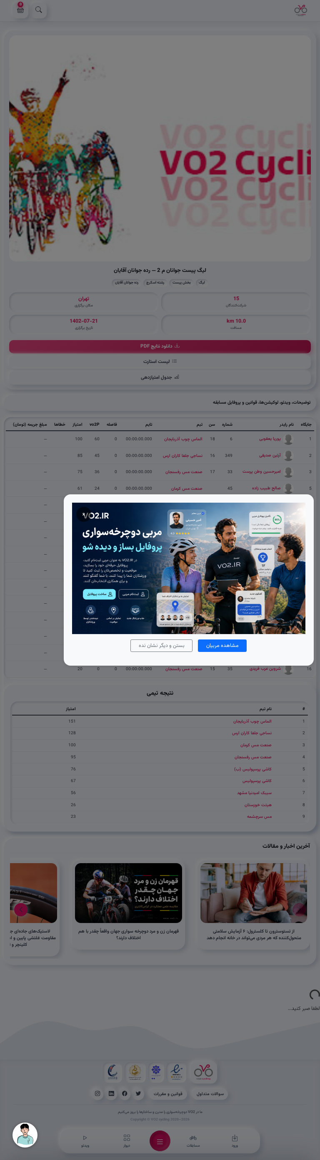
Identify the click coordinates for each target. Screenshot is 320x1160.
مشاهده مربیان (222, 646)
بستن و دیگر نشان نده (162, 646)
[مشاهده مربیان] (188, 568)
